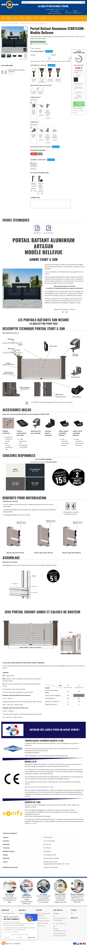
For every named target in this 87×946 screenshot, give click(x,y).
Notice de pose (37, 233)
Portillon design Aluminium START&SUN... (16, 71)
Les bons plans (42, 918)
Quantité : (33, 188)
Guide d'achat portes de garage (43, 914)
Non (33, 154)
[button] (62, 18)
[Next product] (85, 23)
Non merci (7, 937)
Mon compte (24, 913)
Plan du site (41, 926)
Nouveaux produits (43, 921)
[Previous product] (84, 23)
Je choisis (19, 937)
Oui (40, 154)
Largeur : (54, 55)
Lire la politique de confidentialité (11, 931)
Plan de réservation (49, 233)
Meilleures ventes (42, 923)
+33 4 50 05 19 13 (61, 923)
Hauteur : (33, 55)
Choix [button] (76, 72)
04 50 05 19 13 (60, 9)
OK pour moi (31, 937)
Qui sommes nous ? (8, 913)
